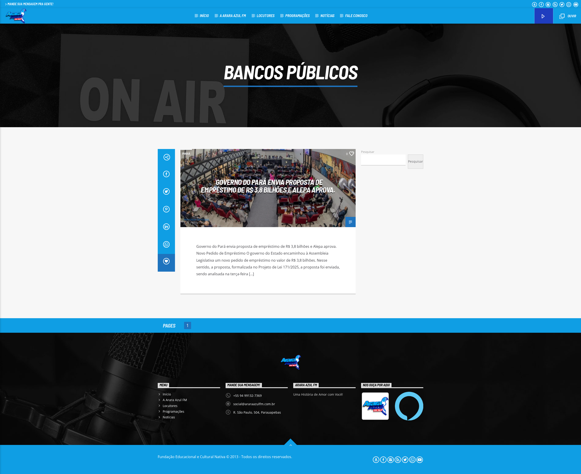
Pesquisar (367, 152)
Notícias (327, 15)
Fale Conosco (356, 15)
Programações (297, 15)
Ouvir (571, 16)
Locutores (265, 15)
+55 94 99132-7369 (247, 395)
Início (204, 15)
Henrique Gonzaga (196, 219)
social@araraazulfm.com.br (254, 404)
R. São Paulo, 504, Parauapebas (257, 412)
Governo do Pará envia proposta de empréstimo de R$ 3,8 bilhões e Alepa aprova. (268, 186)
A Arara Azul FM (233, 15)
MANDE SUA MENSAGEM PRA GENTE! (30, 4)
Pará (186, 153)
